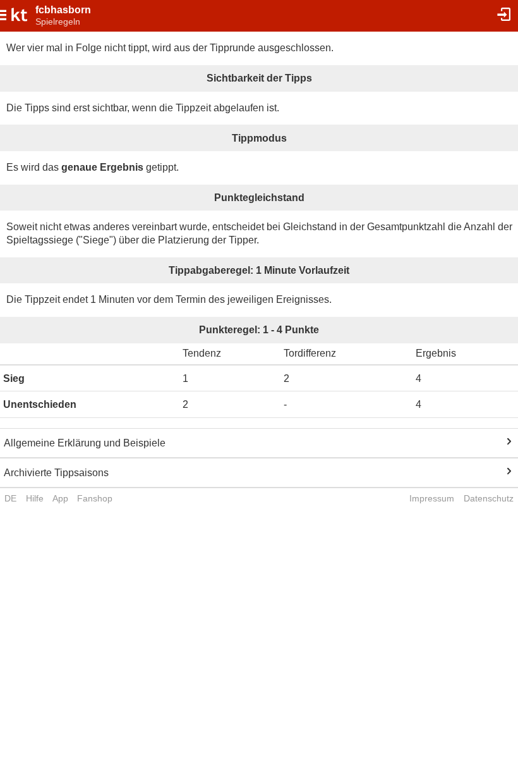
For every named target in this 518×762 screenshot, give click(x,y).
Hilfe (35, 498)
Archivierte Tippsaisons (56, 472)
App (60, 498)
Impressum (431, 498)
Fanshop (94, 498)
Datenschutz (489, 498)
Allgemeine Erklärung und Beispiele (85, 443)
